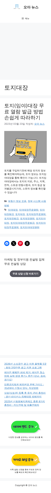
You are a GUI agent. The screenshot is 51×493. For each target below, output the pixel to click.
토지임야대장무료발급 (22, 223)
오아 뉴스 (31, 7)
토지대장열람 (27, 218)
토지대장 (20, 214)
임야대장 (13, 209)
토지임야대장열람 (29, 227)
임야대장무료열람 (28, 209)
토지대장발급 (11, 218)
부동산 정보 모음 (17, 201)
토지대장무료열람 (36, 214)
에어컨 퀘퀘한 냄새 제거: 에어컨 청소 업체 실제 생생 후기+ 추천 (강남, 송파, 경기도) (25, 376)
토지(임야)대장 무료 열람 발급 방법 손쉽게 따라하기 (24, 111)
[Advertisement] (25, 49)
